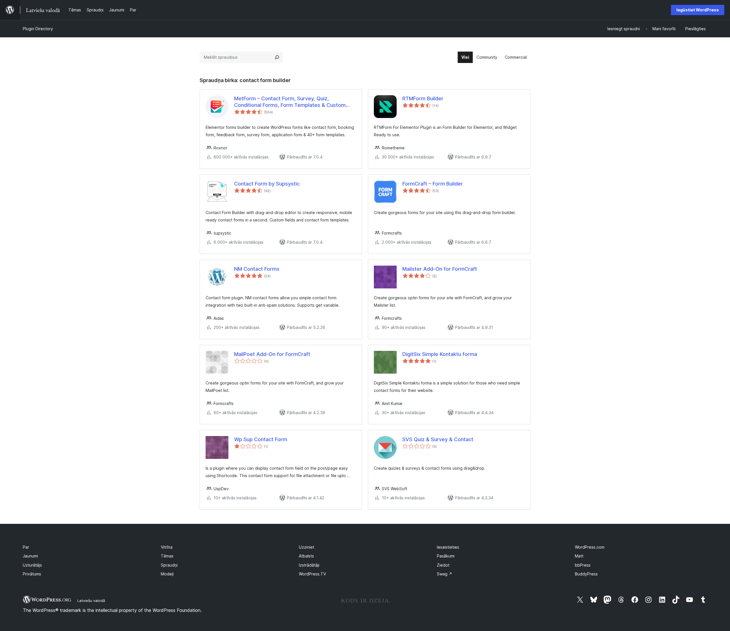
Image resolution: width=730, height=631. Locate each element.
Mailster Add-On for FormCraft (439, 269)
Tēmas (167, 555)
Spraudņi (169, 565)
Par (26, 547)
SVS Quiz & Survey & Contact (437, 439)
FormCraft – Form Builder (432, 184)
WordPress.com (590, 547)
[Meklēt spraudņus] (277, 57)
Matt (579, 555)
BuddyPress (586, 573)
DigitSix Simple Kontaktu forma (439, 354)
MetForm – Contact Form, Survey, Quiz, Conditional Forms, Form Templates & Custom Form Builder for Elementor (290, 102)
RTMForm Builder (422, 98)
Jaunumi (30, 555)
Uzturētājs (32, 565)
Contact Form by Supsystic (267, 184)
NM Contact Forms (256, 269)
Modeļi (167, 573)
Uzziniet (306, 547)
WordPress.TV (312, 573)
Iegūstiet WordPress (697, 9)
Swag (444, 573)
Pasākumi (446, 555)
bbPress (583, 565)
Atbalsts (306, 555)
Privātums (32, 573)
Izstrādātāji (309, 565)
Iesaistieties (448, 547)
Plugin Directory (38, 28)
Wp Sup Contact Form (260, 439)
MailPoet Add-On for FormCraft (272, 354)
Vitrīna (167, 547)
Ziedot (443, 565)
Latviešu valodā (91, 600)
